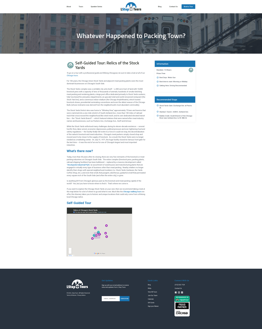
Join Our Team (152, 295)
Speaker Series (96, 7)
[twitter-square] (182, 292)
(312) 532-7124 (180, 285)
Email (104, 295)
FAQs (149, 288)
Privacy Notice (81, 295)
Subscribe (125, 298)
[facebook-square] (176, 292)
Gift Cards (151, 302)
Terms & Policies (71, 295)
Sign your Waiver (153, 306)
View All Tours (152, 292)
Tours (81, 7)
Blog (159, 7)
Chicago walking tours (132, 192)
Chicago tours (72, 75)
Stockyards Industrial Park (78, 165)
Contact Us (173, 7)
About (69, 7)
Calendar (151, 299)
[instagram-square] (179, 292)
